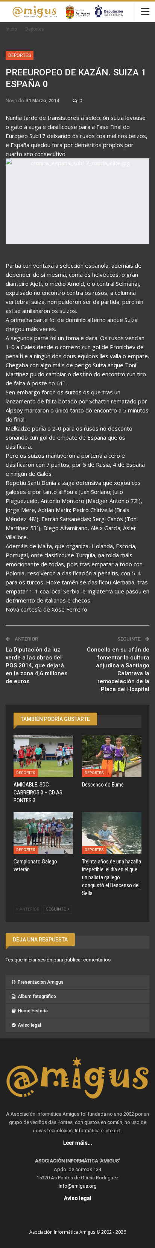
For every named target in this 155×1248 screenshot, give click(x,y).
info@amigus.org (78, 1186)
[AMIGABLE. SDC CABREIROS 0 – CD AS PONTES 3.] (43, 756)
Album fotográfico (37, 996)
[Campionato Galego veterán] (43, 833)
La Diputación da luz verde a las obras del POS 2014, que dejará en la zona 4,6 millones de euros (36, 665)
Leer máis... (77, 1143)
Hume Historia (33, 1010)
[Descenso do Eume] (111, 756)
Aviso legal (29, 1025)
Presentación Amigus (41, 982)
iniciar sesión (38, 960)
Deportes (19, 55)
